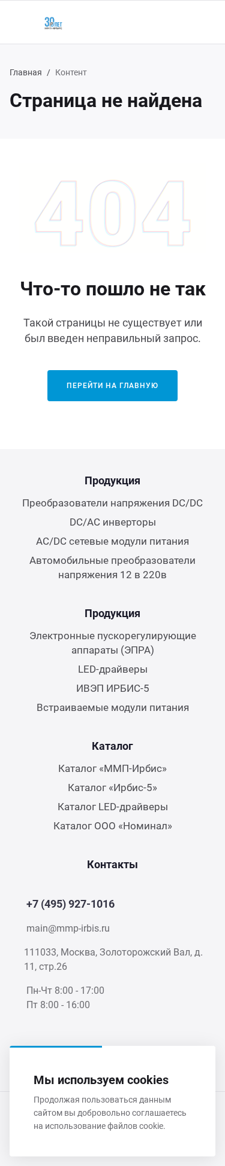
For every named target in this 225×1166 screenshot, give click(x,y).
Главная (26, 72)
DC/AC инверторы (113, 522)
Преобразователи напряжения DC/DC (112, 503)
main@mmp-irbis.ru (68, 928)
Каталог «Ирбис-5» (112, 787)
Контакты (112, 864)
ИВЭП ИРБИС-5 (112, 688)
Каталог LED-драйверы (113, 807)
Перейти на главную (112, 385)
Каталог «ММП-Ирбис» (112, 768)
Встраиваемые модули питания (113, 707)
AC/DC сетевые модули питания (112, 541)
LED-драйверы (113, 669)
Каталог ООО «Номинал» (112, 826)
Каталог (112, 746)
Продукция (112, 480)
